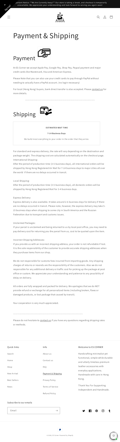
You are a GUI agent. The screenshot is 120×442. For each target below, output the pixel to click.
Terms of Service (50, 386)
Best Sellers (12, 380)
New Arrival (12, 373)
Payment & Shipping (52, 373)
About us (47, 353)
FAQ (45, 367)
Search (10, 353)
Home (10, 360)
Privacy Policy (49, 380)
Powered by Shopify (66, 435)
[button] (9, 17)
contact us (97, 89)
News (9, 386)
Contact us (48, 360)
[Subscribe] (56, 410)
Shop (9, 367)
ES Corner (55, 435)
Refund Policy (49, 393)
